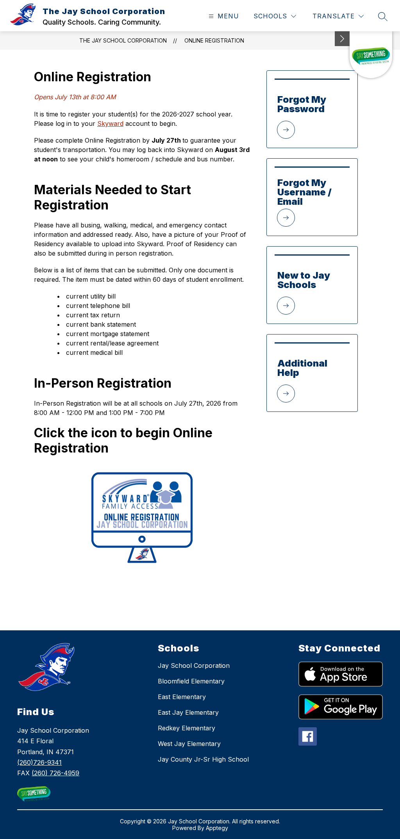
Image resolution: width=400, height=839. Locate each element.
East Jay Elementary (188, 712)
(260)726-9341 (39, 762)
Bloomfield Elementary (191, 681)
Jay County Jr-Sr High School (203, 759)
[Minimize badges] (342, 38)
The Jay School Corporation (123, 40)
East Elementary (182, 697)
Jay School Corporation (194, 665)
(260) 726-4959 (55, 773)
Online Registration (214, 40)
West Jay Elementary (189, 744)
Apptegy (217, 828)
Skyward (110, 123)
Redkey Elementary (186, 728)
